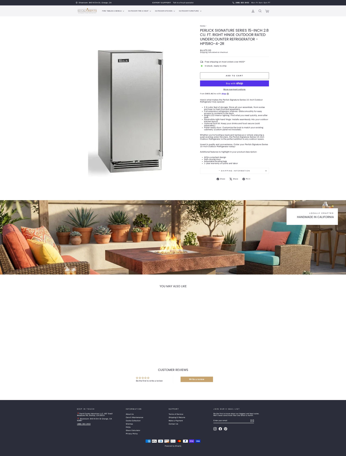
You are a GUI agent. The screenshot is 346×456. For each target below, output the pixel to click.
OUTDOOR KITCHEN (164, 11)
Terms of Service (176, 414)
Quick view (99, 338)
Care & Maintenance (134, 417)
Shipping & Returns (177, 417)
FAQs (128, 427)
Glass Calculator (133, 430)
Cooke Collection (133, 421)
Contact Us (173, 424)
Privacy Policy (132, 434)
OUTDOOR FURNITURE (189, 11)
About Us (130, 414)
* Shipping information (234, 171)
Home (202, 26)
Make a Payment (176, 421)
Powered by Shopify (173, 446)
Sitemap (129, 424)
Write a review (196, 379)
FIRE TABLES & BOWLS (112, 11)
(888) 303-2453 (84, 424)
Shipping (204, 52)
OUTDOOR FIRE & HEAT (138, 11)
